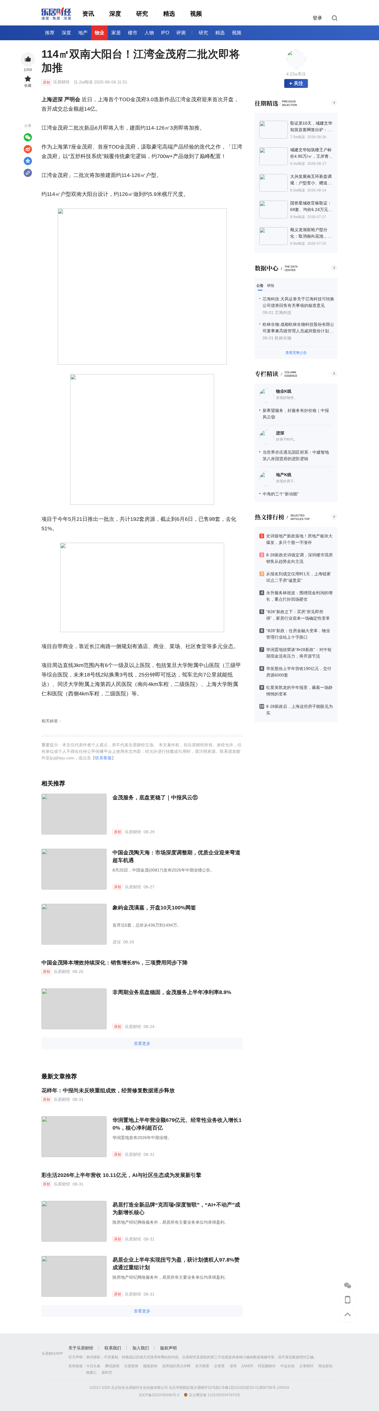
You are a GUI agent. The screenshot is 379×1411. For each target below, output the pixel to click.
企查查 (219, 1366)
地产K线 (283, 474)
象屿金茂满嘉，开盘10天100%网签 (154, 908)
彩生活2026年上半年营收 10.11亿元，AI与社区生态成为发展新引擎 (121, 1175)
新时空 (107, 1372)
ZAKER (247, 1366)
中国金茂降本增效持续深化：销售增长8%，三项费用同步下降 (114, 963)
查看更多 (142, 1043)
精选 (169, 13)
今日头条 (93, 1366)
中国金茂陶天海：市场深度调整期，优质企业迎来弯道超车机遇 (176, 856)
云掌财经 (306, 1366)
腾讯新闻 (112, 1366)
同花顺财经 (267, 1366)
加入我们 (140, 1348)
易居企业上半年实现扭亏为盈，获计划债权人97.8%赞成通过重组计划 (176, 1263)
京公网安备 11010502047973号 (214, 1395)
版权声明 (168, 1348)
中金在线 (287, 1366)
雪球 (233, 1366)
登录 (317, 17)
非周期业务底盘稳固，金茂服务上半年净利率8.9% (172, 992)
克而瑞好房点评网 (176, 1366)
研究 (142, 13)
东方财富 (202, 1366)
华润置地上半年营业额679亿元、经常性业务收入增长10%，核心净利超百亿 (177, 1124)
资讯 (88, 13)
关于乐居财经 (80, 1348)
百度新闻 (131, 1366)
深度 (115, 13)
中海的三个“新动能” (281, 494)
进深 (280, 433)
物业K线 (283, 391)
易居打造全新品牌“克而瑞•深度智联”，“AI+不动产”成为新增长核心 (176, 1208)
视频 (196, 13)
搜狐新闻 (150, 1366)
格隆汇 (91, 1372)
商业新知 (325, 1366)
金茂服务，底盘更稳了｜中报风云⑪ (155, 797)
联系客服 (103, 758)
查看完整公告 (296, 353)
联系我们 (113, 1348)
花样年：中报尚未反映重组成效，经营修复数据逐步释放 (108, 1090)
